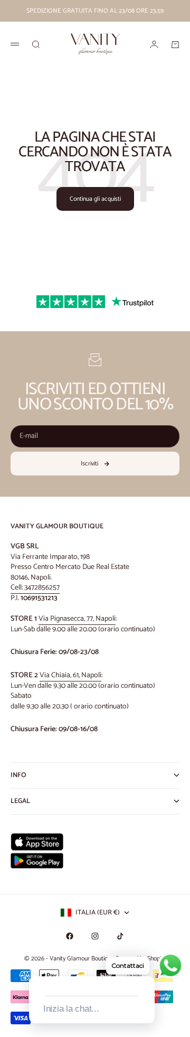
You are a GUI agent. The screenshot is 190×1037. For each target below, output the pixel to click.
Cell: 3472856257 (35, 588)
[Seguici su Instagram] (95, 936)
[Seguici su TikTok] (120, 936)
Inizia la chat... (71, 1009)
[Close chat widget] (145, 964)
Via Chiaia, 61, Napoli (70, 675)
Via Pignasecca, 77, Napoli (77, 619)
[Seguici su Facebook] (69, 936)
